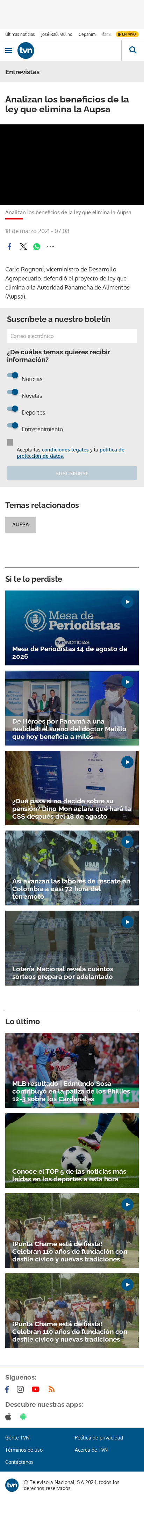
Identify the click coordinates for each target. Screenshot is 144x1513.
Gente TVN (17, 1438)
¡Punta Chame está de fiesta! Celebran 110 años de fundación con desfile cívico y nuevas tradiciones (69, 1251)
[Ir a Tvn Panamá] (69, 50)
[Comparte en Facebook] (9, 247)
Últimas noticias (20, 34)
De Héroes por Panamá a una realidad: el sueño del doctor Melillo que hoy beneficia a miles (69, 728)
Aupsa (20, 524)
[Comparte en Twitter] (23, 247)
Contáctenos (19, 1462)
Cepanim (87, 34)
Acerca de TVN (91, 1450)
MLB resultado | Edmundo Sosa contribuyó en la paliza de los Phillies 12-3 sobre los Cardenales (71, 1091)
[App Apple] (9, 1416)
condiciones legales (65, 450)
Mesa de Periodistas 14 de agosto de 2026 (69, 652)
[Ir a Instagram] (22, 1389)
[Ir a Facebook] (8, 1389)
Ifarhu (107, 34)
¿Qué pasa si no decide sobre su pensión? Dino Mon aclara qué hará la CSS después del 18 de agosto (71, 808)
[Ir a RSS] (53, 1389)
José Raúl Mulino (56, 34)
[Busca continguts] (132, 50)
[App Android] (24, 1416)
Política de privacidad (99, 1438)
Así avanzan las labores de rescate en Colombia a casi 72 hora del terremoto (71, 888)
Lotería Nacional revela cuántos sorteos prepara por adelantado (62, 972)
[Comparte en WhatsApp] (37, 247)
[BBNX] (12, 1485)
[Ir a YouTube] (37, 1389)
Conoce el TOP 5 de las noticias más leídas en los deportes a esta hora (69, 1175)
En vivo (129, 34)
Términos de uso (24, 1450)
